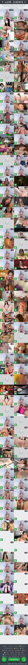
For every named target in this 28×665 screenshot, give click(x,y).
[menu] (4, 659)
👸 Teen (22, 648)
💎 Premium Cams (7, 656)
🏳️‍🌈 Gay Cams (14, 654)
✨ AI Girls (23, 656)
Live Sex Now (14, 659)
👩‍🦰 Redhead (18, 650)
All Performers (21, 663)
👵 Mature (16, 648)
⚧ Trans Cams (21, 654)
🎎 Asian (5, 646)
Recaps (16, 663)
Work (13, 663)
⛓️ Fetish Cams (15, 656)
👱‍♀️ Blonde (4, 650)
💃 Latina (16, 646)
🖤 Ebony (10, 646)
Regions (9, 663)
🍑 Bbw (24, 650)
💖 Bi (23, 652)
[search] (24, 659)
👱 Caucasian (22, 646)
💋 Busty (12, 652)
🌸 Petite (6, 652)
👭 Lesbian (17, 652)
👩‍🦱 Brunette (11, 650)
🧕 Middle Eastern (8, 648)
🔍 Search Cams (21, 661)
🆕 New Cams (6, 654)
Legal (26, 663)
